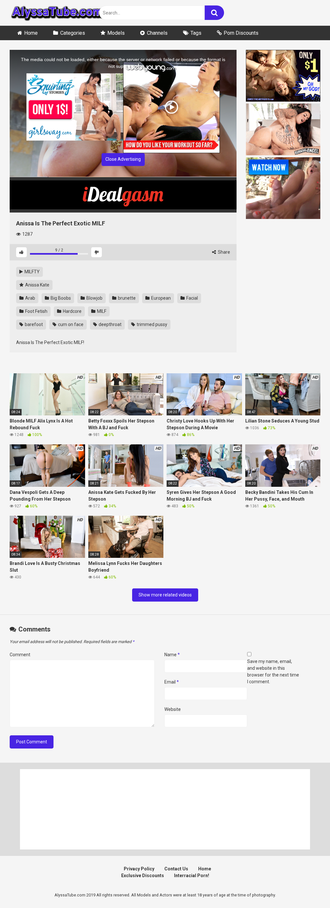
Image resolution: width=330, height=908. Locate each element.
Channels (157, 33)
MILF (101, 311)
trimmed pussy (151, 324)
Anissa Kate (36, 284)
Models (116, 33)
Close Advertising (123, 159)
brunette (126, 298)
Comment (20, 654)
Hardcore (72, 311)
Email (171, 682)
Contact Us (176, 868)
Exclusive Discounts (142, 875)
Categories (72, 33)
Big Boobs (60, 298)
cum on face (70, 324)
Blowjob (93, 298)
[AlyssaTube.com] (58, 12)
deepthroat (109, 324)
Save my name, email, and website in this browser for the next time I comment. (273, 671)
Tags (195, 33)
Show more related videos (165, 594)
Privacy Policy (139, 868)
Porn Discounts (241, 33)
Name (172, 654)
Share (223, 252)
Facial (191, 298)
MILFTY (32, 271)
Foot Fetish (35, 311)
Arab (29, 298)
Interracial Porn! (191, 875)
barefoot (33, 324)
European (160, 298)
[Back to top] (308, 888)
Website (172, 709)
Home (31, 33)
